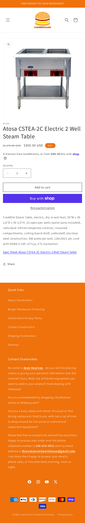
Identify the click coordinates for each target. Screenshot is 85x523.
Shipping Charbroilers (22, 336)
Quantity (8, 165)
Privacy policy (65, 514)
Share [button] (11, 264)
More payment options (42, 207)
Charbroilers (26, 514)
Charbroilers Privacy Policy (25, 318)
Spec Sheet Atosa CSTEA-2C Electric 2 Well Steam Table (40, 252)
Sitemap (13, 344)
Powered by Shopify (44, 514)
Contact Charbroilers (21, 327)
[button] (8, 20)
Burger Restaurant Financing (26, 309)
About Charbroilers (20, 300)
